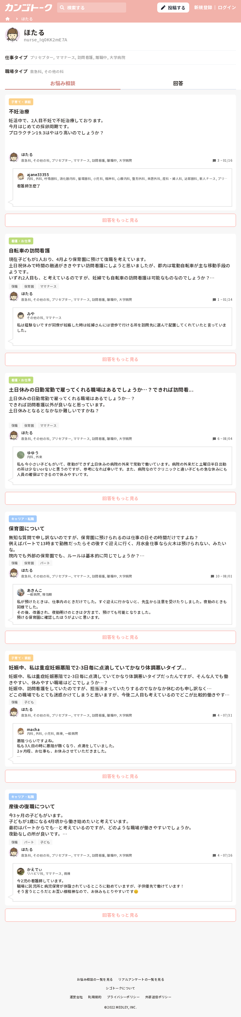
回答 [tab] (178, 83)
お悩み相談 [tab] (62, 83)
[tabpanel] (120, 510)
